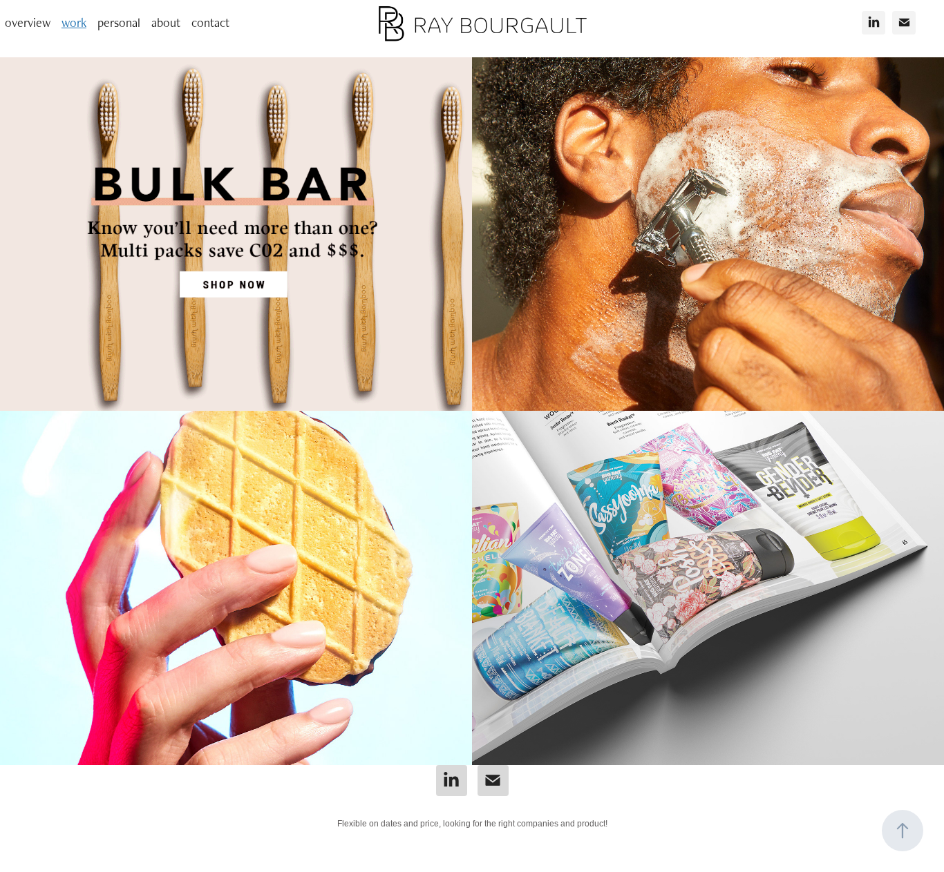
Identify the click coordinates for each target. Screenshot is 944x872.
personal (118, 22)
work (74, 22)
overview (27, 22)
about (165, 22)
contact (210, 22)
